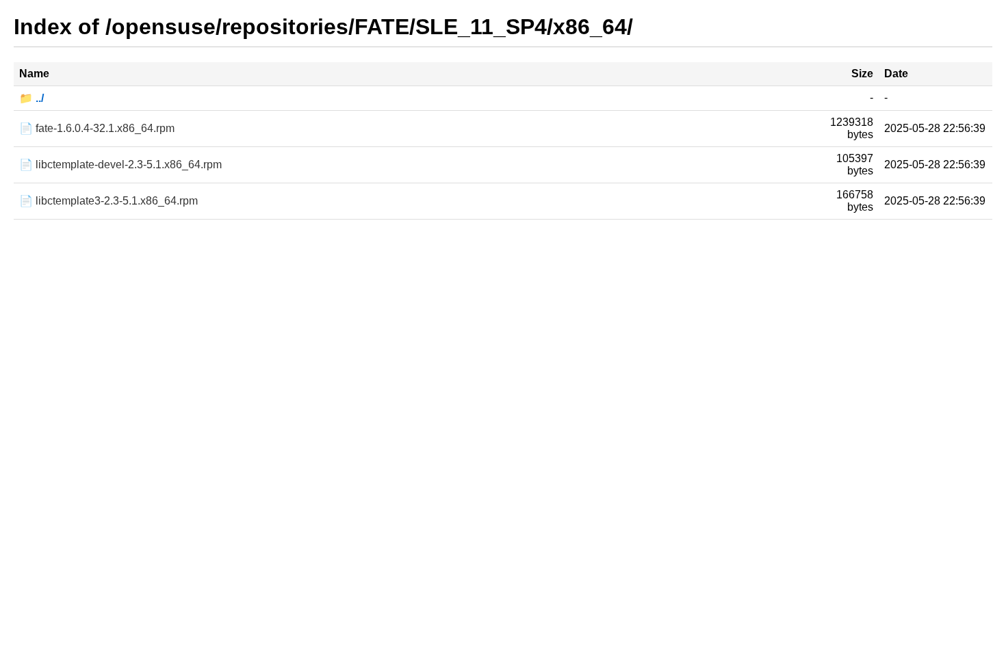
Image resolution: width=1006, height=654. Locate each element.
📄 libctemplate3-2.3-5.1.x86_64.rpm (108, 201)
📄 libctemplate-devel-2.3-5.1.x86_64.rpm (120, 164)
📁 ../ (31, 98)
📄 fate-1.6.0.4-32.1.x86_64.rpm (97, 128)
